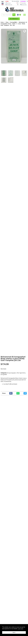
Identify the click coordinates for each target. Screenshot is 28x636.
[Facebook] (18, 15)
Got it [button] (14, 632)
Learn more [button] (20, 628)
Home (2, 22)
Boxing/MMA (13, 22)
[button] (24, 15)
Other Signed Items (21, 373)
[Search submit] (13, 14)
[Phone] (20, 15)
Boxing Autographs (11, 373)
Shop (7, 22)
